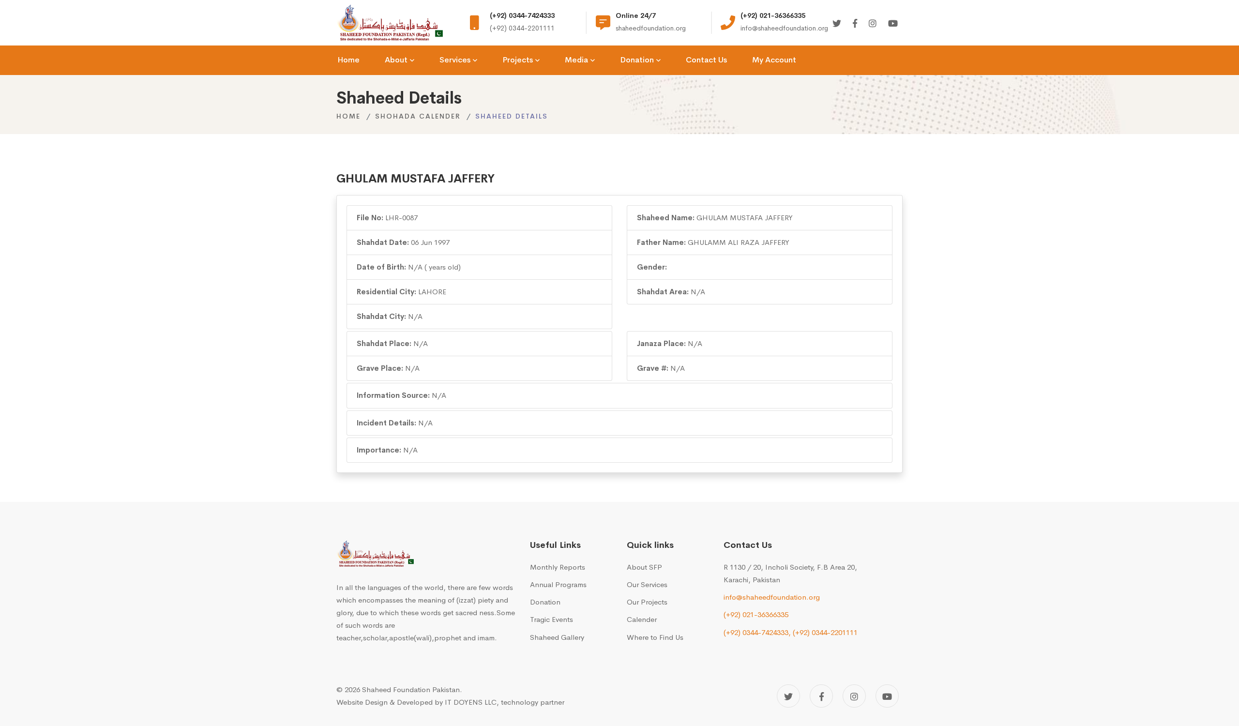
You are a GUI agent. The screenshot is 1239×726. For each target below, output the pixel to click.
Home (348, 116)
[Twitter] (837, 23)
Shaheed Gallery (557, 637)
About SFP (644, 567)
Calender (642, 619)
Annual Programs (558, 584)
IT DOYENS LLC (471, 702)
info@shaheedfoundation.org (772, 597)
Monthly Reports (557, 567)
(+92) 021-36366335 (756, 614)
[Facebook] (855, 23)
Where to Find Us (655, 637)
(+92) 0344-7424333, (757, 632)
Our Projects (647, 601)
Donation (545, 601)
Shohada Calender (418, 116)
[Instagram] (872, 23)
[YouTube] (887, 696)
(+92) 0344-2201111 (825, 632)
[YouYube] (893, 23)
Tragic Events (551, 619)
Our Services (647, 584)
